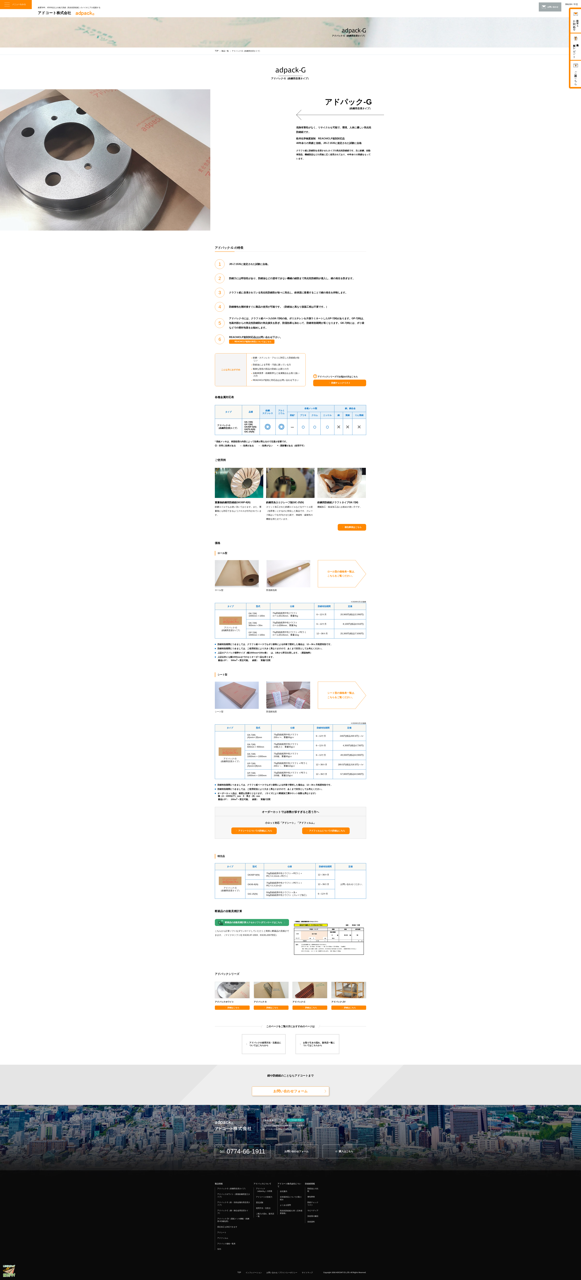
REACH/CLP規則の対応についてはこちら (253, 341)
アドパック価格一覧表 (226, 1244)
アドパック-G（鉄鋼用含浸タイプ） (231, 1189)
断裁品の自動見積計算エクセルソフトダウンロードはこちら (253, 922)
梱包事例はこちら (353, 527)
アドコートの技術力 (264, 1197)
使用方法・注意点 (263, 1208)
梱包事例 (311, 1197)
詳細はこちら (233, 1007)
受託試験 (259, 1202)
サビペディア (312, 1210)
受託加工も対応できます (227, 1227)
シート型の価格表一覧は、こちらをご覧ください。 (341, 695)
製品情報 (219, 1184)
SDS (219, 1249)
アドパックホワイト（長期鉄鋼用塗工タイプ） (233, 1195)
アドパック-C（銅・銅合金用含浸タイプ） (232, 1211)
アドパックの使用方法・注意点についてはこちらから (265, 1044)
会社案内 (283, 1191)
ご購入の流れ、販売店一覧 (265, 1215)
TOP (216, 51)
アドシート (221, 1232)
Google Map (296, 1120)
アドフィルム (222, 1238)
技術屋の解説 (312, 1216)
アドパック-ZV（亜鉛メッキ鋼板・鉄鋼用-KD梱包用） (233, 1220)
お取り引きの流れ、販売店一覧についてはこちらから (319, 1044)
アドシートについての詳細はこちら (255, 830)
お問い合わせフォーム (290, 1091)
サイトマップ (307, 1273)
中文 (576, 4)
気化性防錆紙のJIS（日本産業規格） (291, 1212)
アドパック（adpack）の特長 (264, 1190)
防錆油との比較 (312, 1190)
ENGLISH (568, 4)
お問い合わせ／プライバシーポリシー (281, 1273)
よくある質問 (285, 1205)
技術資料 (311, 1222)
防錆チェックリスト (340, 383)
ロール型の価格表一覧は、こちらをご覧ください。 (341, 573)
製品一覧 (225, 51)
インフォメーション (254, 1273)
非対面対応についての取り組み (291, 1198)
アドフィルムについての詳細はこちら (327, 830)
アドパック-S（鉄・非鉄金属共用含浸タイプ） (233, 1203)
